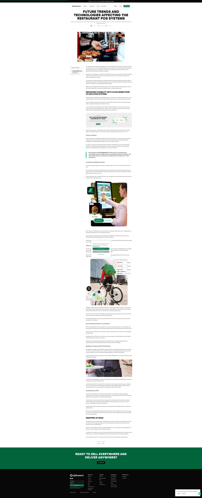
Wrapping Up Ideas (75, 73)
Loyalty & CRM (113, 484)
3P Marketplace (114, 479)
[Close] (198, 490)
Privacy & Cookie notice (84, 492)
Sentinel (100, 476)
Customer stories (91, 486)
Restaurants (124, 476)
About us (89, 476)
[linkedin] (70, 478)
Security (94, 492)
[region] (101, 249)
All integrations (113, 476)
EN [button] (116, 6)
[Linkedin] (103, 443)
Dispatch (101, 482)
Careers (89, 479)
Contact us (90, 481)
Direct (100, 481)
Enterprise (124, 478)
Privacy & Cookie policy (95, 246)
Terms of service (73, 492)
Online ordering (114, 481)
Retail (112, 483)
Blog (89, 484)
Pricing (89, 478)
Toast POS (88, 107)
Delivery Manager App (102, 479)
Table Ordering (102, 484)
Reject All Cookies (101, 251)
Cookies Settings (101, 254)
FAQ (89, 483)
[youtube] (72, 478)
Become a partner (114, 486)
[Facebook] (98, 443)
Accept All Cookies (101, 248)
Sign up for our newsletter (90, 489)
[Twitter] (101, 443)
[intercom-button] (199, 493)
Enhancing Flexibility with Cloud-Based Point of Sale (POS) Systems (77, 71)
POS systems (113, 478)
